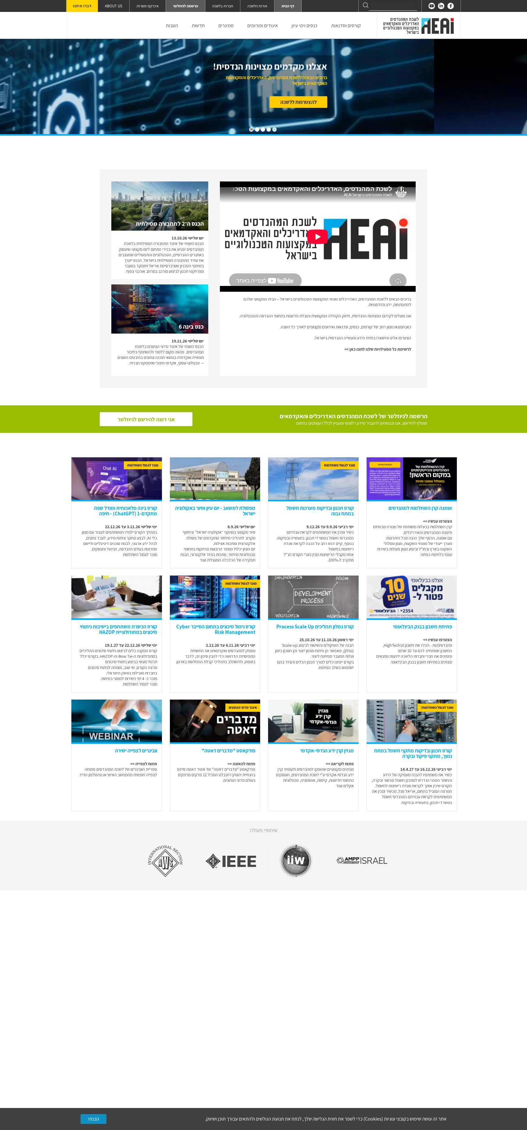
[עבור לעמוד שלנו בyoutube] (431, 6)
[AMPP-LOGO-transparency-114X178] (362, 860)
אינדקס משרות (148, 6)
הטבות (172, 25)
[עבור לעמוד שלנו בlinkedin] (441, 6)
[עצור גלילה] (251, 129)
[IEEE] (230, 860)
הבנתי (93, 1119)
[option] (165, 860)
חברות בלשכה (222, 6)
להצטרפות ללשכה (391, 102)
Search (366, 5)
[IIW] (296, 860)
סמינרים (226, 25)
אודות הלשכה (257, 6)
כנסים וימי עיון (304, 25)
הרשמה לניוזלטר (185, 6)
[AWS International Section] (165, 860)
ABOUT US (113, 6)
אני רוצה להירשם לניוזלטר (146, 419)
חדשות (198, 25)
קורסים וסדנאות (346, 25)
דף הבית (287, 6)
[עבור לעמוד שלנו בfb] (450, 6)
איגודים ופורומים (262, 25)
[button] (274, 129)
